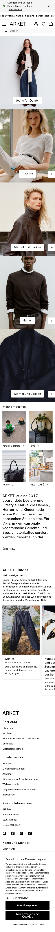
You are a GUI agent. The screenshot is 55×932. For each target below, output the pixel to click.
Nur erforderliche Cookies (27, 915)
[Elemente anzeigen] (51, 174)
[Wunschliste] (43, 24)
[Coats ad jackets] (27, 219)
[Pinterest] (21, 833)
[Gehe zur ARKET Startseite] (18, 24)
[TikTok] (30, 833)
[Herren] (27, 292)
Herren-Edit (47, 16)
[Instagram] (4, 833)
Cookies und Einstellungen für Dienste (27, 924)
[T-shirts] (27, 145)
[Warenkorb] (51, 24)
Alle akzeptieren (27, 905)
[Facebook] (13, 833)
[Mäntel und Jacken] (27, 365)
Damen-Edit (33, 16)
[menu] (4, 24)
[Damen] (27, 72)
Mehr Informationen (18, 898)
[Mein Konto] (36, 24)
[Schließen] (49, 6)
